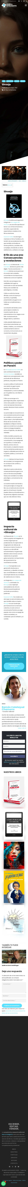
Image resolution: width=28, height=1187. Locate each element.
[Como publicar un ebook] (14, 511)
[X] (12, 1166)
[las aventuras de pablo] (14, 887)
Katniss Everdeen (9, 374)
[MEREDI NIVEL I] (14, 919)
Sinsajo (6, 220)
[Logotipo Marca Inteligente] (9, 5)
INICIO (14, 1149)
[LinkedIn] (15, 1166)
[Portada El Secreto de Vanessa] (14, 855)
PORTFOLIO (14, 1155)
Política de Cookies (17, 1180)
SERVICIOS (14, 1158)
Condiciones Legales (7, 1180)
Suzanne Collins (8, 237)
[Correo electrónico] (18, 1166)
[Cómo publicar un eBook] (14, 824)
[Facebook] (9, 1166)
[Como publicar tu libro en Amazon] (14, 792)
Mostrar (10, 185)
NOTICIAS (14, 1160)
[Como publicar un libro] (14, 347)
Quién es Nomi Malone (9, 965)
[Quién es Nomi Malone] (14, 956)
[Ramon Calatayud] (14, 686)
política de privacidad (10, 762)
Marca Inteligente (7, 1134)
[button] (26, 5)
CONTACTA (14, 1163)
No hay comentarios (10, 90)
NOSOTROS (14, 1152)
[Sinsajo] (14, 206)
